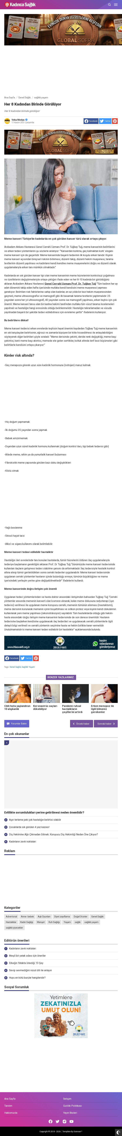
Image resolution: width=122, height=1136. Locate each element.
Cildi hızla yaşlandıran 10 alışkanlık (17, 707)
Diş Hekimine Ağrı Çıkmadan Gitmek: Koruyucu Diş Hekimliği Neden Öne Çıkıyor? (53, 834)
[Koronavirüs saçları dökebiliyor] (46, 693)
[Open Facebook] (50, 1121)
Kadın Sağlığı (26, 922)
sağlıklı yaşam (28, 667)
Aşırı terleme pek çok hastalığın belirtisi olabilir (35, 819)
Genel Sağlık (15, 667)
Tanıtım (8, 1105)
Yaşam (67, 922)
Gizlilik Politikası (72, 1105)
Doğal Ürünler (80, 916)
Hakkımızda (10, 1112)
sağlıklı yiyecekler (14, 927)
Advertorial (11, 916)
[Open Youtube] (71, 1121)
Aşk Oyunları (44, 916)
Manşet (41, 922)
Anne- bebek (27, 916)
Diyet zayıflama (62, 916)
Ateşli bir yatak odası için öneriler (27, 955)
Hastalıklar (11, 922)
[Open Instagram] (64, 1121)
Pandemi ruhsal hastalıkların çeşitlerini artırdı (72, 709)
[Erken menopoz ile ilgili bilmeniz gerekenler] (104, 693)
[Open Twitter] (57, 1121)
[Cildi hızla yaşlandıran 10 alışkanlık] (17, 693)
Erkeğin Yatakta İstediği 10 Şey (26, 963)
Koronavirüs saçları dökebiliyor (45, 707)
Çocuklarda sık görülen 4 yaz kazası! (29, 827)
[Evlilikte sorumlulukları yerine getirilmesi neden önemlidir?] (61, 774)
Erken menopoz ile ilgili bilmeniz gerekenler (102, 709)
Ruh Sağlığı (54, 922)
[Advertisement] (61, 70)
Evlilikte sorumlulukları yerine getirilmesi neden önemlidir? (44, 812)
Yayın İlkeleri (70, 1112)
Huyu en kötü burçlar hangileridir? (27, 977)
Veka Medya (18, 120)
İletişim (67, 1098)
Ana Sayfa (9, 1098)
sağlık (78, 922)
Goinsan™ (78, 1131)
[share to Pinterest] (115, 121)
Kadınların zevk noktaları (22, 841)
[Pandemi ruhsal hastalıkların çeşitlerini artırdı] (75, 693)
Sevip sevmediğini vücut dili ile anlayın (30, 970)
